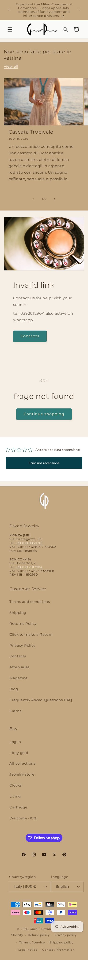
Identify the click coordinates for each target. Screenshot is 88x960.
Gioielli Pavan (41, 929)
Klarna (15, 711)
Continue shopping (44, 414)
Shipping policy (62, 942)
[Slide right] (55, 199)
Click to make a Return (31, 634)
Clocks (15, 785)
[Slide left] (33, 199)
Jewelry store (21, 774)
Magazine (18, 678)
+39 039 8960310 (28, 543)
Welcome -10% (23, 818)
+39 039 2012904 (28, 567)
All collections (22, 763)
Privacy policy (65, 935)
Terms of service (32, 942)
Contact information (58, 949)
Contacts (29, 336)
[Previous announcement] (9, 10)
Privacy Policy (22, 645)
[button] (9, 29)
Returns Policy (23, 624)
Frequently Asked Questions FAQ (40, 700)
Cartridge (18, 807)
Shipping (17, 613)
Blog (13, 689)
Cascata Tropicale (31, 132)
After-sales (19, 667)
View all (11, 66)
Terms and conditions (29, 602)
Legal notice (28, 949)
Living (15, 796)
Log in (15, 742)
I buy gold (18, 753)
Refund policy (39, 935)
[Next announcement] (79, 10)
